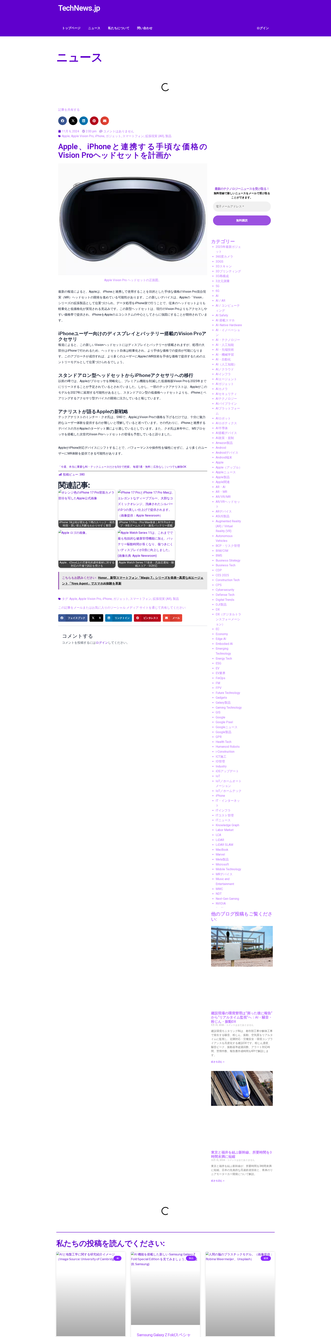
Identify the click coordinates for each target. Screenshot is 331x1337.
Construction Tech (228, 580)
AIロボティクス (226, 423)
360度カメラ (224, 256)
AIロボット (223, 418)
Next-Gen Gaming (227, 899)
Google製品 (223, 732)
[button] (62, 120)
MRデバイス (224, 874)
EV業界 (220, 673)
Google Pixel (224, 722)
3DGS (219, 261)
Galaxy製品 (223, 702)
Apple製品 (223, 477)
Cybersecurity (225, 590)
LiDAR (220, 840)
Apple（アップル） (229, 467)
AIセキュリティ (226, 394)
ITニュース (223, 820)
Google (220, 717)
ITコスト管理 (225, 815)
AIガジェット (225, 384)
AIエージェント (226, 379)
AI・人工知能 (225, 345)
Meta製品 (222, 859)
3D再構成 (222, 276)
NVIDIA (221, 903)
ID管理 (220, 761)
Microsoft (222, 864)
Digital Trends (225, 600)
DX (218, 609)
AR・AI (220, 487)
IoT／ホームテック (229, 791)
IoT (218, 776)
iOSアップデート (227, 771)
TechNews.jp (79, 8)
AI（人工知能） (226, 364)
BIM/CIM (222, 551)
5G (217, 286)
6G (217, 291)
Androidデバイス (227, 452)
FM (218, 683)
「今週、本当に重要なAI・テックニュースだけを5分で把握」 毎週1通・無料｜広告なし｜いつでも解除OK (122, 466)
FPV (218, 688)
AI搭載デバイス (226, 433)
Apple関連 (223, 482)
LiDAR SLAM (224, 845)
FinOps (220, 678)
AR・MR (221, 492)
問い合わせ (144, 28)
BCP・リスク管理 (228, 546)
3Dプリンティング (228, 271)
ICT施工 (221, 756)
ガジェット (113, 136)
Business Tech (225, 565)
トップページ (71, 28)
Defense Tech (225, 595)
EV (217, 668)
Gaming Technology (229, 707)
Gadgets (221, 697)
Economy (222, 634)
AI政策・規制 (225, 438)
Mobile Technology (228, 869)
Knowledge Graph (227, 825)
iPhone (99, 136)
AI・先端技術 (225, 349)
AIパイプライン (226, 403)
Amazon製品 (224, 443)
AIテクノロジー (226, 398)
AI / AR (220, 300)
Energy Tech (224, 658)
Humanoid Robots (228, 746)
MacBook (222, 849)
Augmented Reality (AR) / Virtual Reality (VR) (228, 526)
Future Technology (228, 693)
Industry (221, 766)
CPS (219, 585)
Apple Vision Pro (82, 136)
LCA (218, 835)
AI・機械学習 (225, 354)
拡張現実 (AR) (154, 136)
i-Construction (225, 751)
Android (221, 447)
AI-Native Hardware (229, 325)
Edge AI (221, 639)
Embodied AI (224, 644)
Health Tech (223, 742)
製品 (168, 136)
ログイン (263, 28)
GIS (218, 712)
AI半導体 (222, 428)
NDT (219, 894)
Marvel (220, 854)
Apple (66, 136)
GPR (219, 737)
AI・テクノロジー (228, 340)
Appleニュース (226, 472)
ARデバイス (224, 511)
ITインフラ (223, 810)
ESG (218, 663)
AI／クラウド (225, 369)
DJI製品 (221, 604)
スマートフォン (133, 136)
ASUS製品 (222, 516)
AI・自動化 (223, 359)
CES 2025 (222, 575)
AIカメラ (222, 389)
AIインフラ (223, 374)
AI (217, 296)
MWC (219, 889)
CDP (219, 570)
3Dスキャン (224, 266)
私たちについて (118, 28)
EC (217, 629)
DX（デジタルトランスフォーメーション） (228, 619)
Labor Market (225, 830)
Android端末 (224, 457)
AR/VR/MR (223, 497)
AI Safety (222, 315)
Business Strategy (228, 560)
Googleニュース (227, 727)
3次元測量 (223, 281)
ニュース (94, 28)
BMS (219, 555)
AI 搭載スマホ (225, 320)
